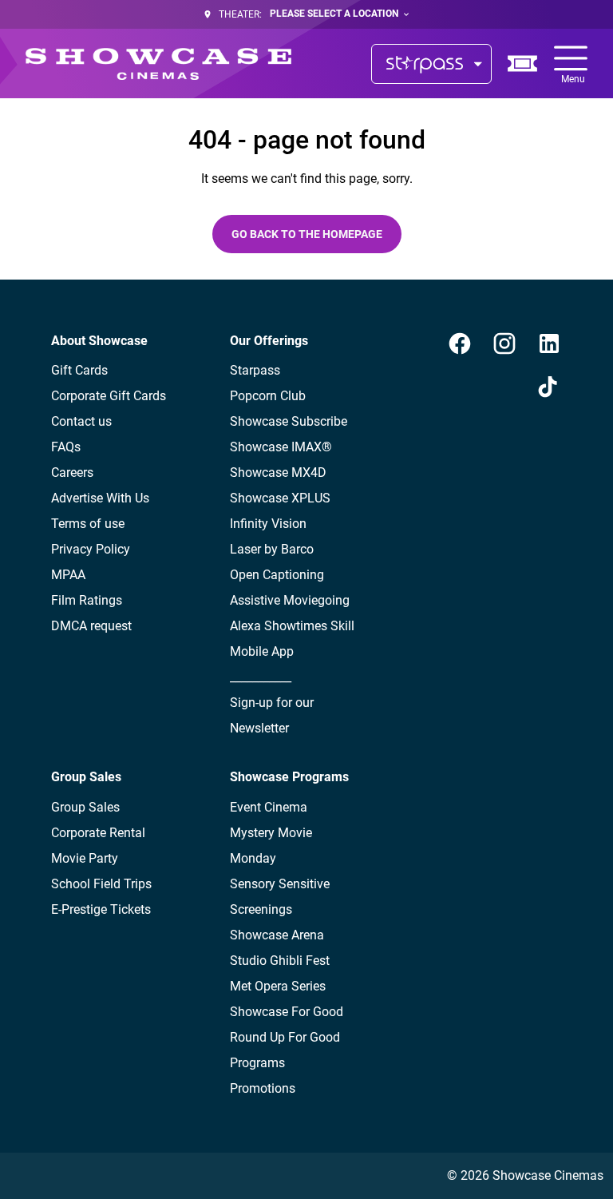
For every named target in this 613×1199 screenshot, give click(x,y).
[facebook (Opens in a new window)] (460, 343)
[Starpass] (431, 64)
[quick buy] (522, 64)
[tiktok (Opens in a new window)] (549, 388)
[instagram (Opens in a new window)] (504, 343)
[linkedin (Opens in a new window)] (549, 343)
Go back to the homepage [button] (306, 234)
